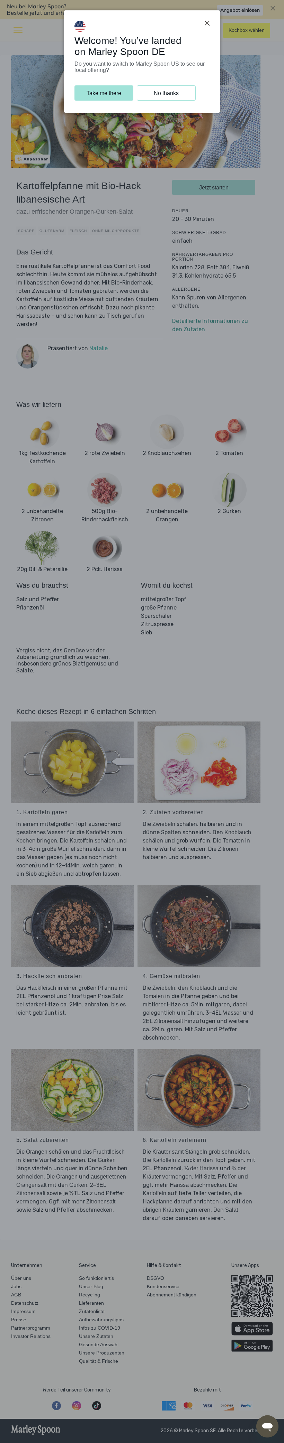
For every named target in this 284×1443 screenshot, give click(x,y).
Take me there (104, 93)
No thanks (166, 93)
